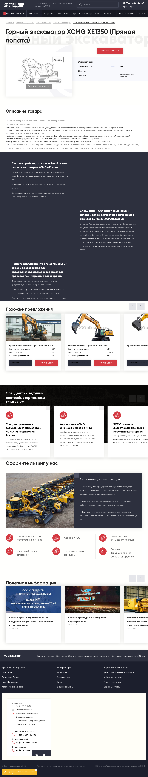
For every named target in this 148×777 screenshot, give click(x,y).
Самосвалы (7, 672)
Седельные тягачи (10, 677)
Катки (59, 682)
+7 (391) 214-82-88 (26, 734)
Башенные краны (65, 687)
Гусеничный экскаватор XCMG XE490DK (31, 345)
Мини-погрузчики (10, 682)
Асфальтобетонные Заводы (116, 667)
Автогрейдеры (64, 667)
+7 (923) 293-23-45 (26, 750)
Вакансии (63, 13)
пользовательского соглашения (71, 766)
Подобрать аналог (110, 51)
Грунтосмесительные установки (119, 672)
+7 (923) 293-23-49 (26, 742)
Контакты (109, 13)
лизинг (20, 363)
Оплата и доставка (88, 656)
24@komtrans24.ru (24, 709)
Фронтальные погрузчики (13, 667)
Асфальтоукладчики (113, 677)
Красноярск (129, 6)
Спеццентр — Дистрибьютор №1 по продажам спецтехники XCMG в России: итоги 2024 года (31, 621)
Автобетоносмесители (12, 687)
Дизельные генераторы (86, 13)
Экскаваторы (63, 677)
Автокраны (62, 672)
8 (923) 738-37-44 (134, 3)
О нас (142, 13)
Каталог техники (15, 13)
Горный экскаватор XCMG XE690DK (87, 345)
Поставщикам (126, 13)
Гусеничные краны (112, 682)
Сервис (48, 13)
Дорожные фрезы (112, 687)
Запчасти (34, 13)
